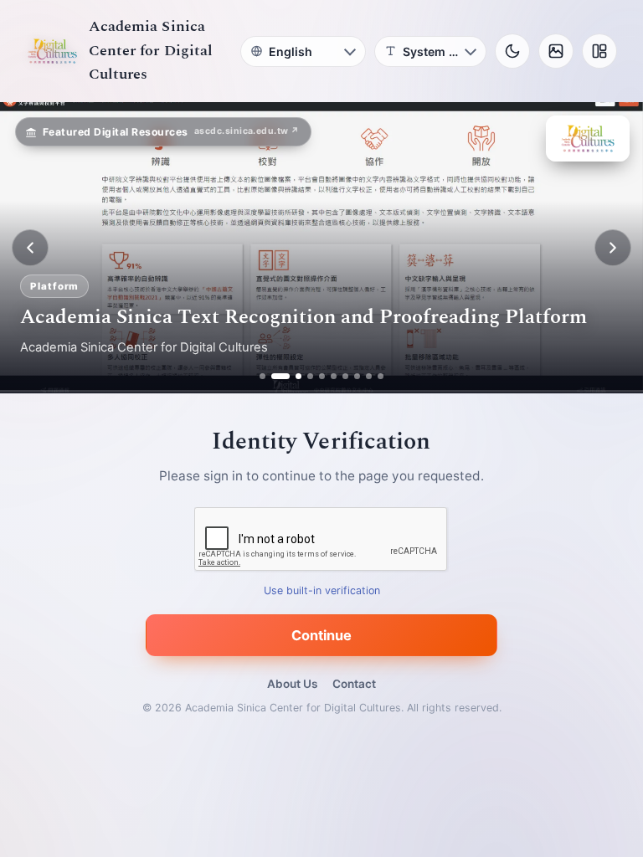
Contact (354, 683)
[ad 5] (322, 376)
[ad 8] (357, 376)
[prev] (30, 247)
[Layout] (599, 51)
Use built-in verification (322, 591)
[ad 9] (369, 376)
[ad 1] (262, 376)
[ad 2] (274, 376)
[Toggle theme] (512, 51)
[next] (612, 247)
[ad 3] (292, 376)
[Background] (556, 51)
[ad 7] (345, 376)
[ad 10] (380, 376)
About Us (292, 683)
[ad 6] (334, 376)
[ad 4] (310, 376)
